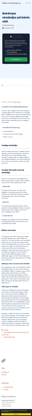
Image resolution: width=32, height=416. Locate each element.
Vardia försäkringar (9, 337)
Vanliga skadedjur (8, 131)
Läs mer (10, 411)
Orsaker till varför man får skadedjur (13, 134)
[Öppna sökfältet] (26, 3)
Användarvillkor (8, 387)
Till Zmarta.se (16, 59)
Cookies (6, 389)
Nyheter (6, 330)
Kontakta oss (5, 372)
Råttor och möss (8, 137)
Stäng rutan (16, 414)
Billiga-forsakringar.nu (11, 3)
